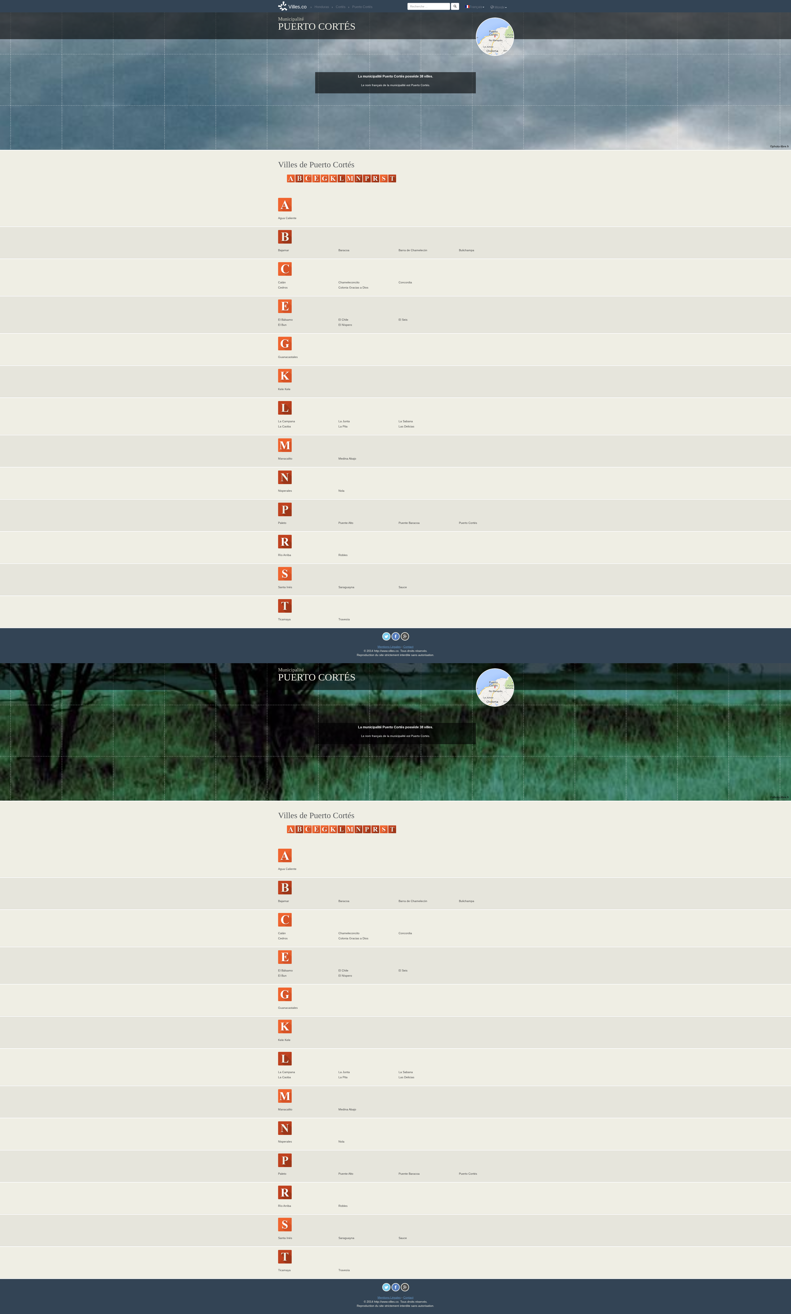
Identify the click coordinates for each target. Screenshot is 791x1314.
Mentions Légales (389, 646)
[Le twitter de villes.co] (386, 636)
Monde (499, 7)
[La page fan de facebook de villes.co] (395, 636)
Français (475, 7)
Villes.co (297, 6)
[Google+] (405, 636)
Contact (408, 646)
